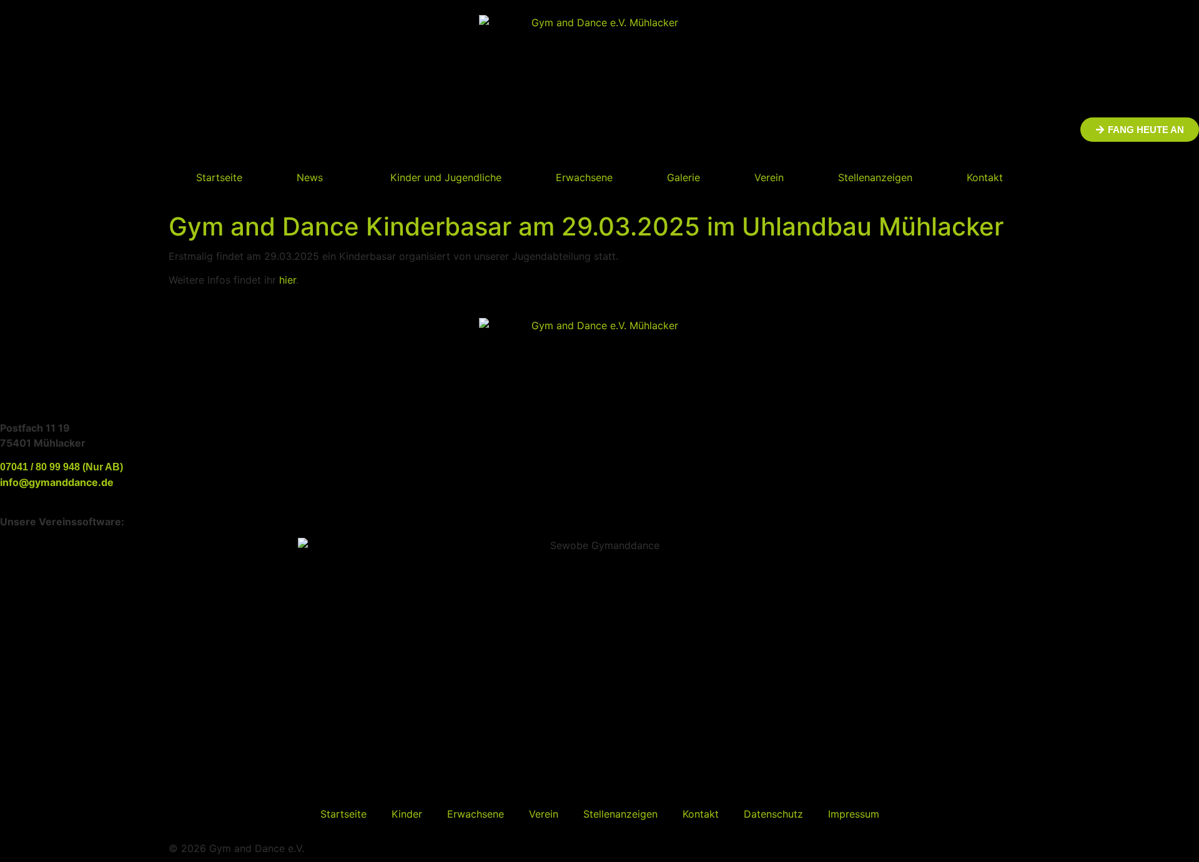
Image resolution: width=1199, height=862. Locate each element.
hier (287, 280)
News (310, 177)
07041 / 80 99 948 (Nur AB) (61, 467)
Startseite (219, 177)
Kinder (407, 814)
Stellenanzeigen (875, 177)
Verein (769, 177)
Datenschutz (773, 814)
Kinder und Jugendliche (445, 177)
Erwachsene (584, 177)
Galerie (683, 177)
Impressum (853, 814)
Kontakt (985, 177)
